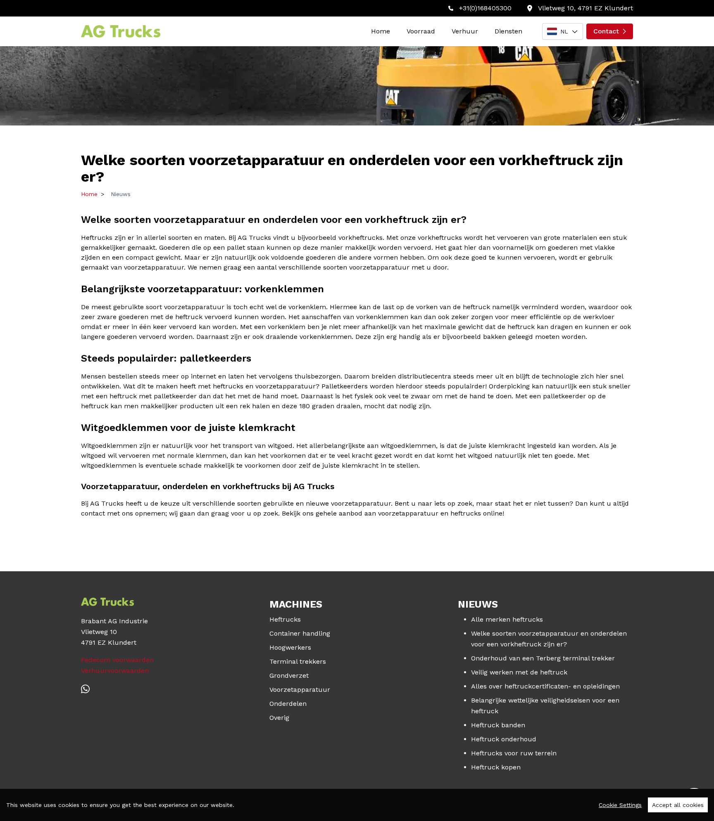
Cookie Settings (620, 805)
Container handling (299, 633)
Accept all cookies (678, 805)
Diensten (508, 31)
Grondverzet (289, 675)
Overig (279, 718)
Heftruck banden (498, 725)
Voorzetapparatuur (299, 689)
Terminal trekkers (297, 661)
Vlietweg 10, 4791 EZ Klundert (585, 8)
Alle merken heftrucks (507, 619)
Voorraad (421, 31)
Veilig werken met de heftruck (519, 672)
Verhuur (465, 31)
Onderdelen (288, 703)
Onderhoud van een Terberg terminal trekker (543, 658)
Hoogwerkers (290, 647)
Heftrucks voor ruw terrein (514, 753)
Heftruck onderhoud (503, 739)
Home (380, 31)
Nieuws (121, 194)
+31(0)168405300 (485, 8)
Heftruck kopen (496, 767)
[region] (357, 805)
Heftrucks (285, 619)
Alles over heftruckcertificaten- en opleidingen (545, 686)
